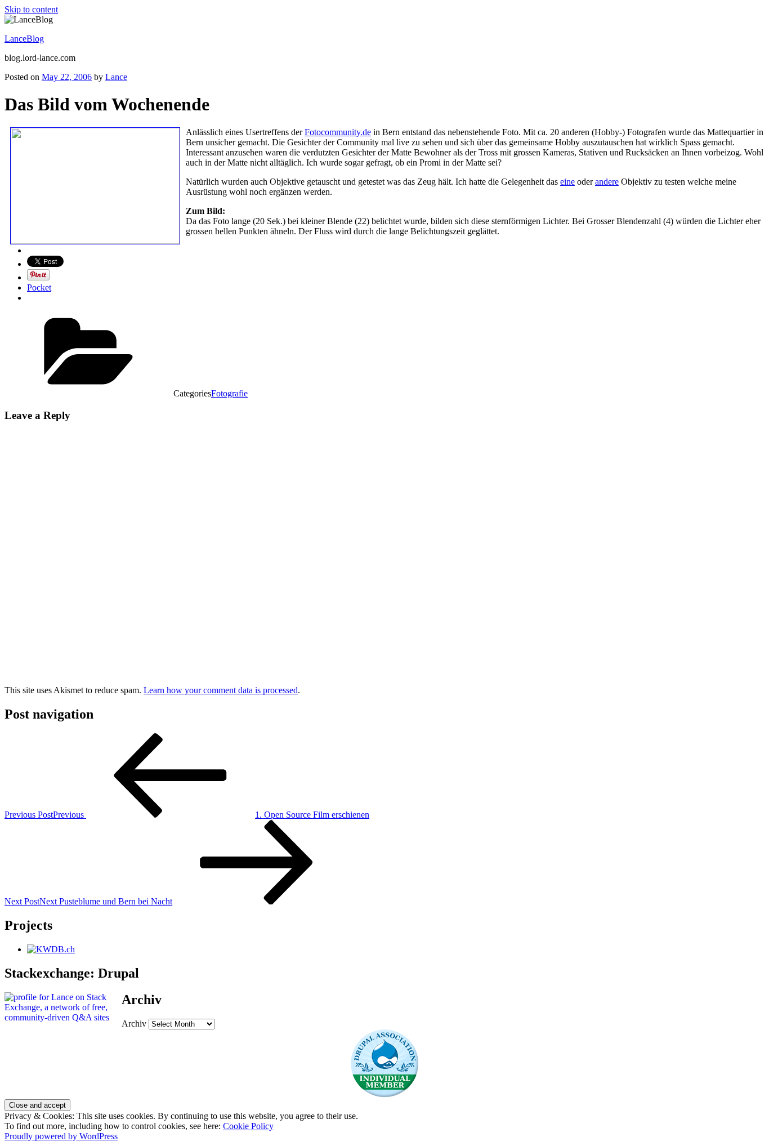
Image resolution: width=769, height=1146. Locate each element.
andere (607, 181)
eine (567, 181)
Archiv (134, 1023)
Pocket (39, 287)
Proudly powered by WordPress (61, 1136)
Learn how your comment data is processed (221, 690)
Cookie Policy (248, 1126)
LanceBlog (24, 38)
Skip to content (31, 9)
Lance (116, 77)
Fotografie (229, 393)
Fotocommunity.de (338, 132)
